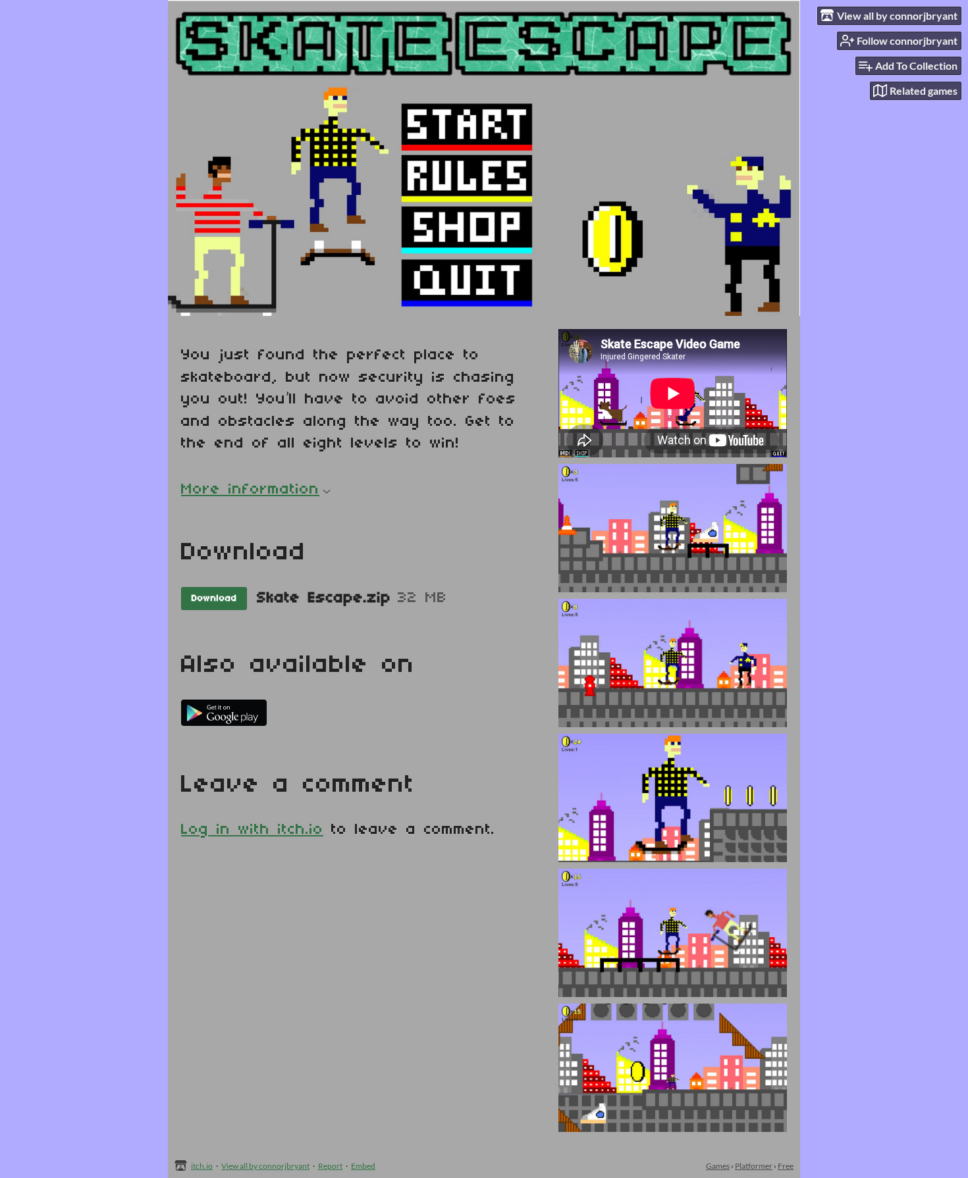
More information (250, 490)
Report (330, 1166)
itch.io (202, 1166)
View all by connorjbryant (265, 1166)
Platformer (753, 1166)
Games (718, 1166)
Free (785, 1166)
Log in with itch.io (252, 830)
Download (214, 598)
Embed (363, 1166)
